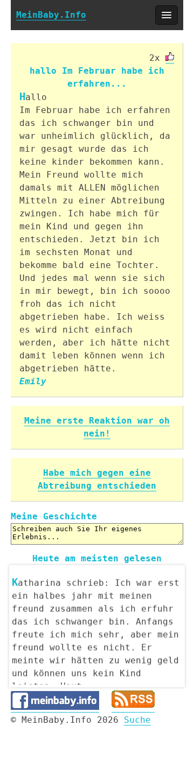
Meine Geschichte (54, 516)
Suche (137, 720)
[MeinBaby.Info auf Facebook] (55, 707)
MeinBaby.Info (51, 15)
